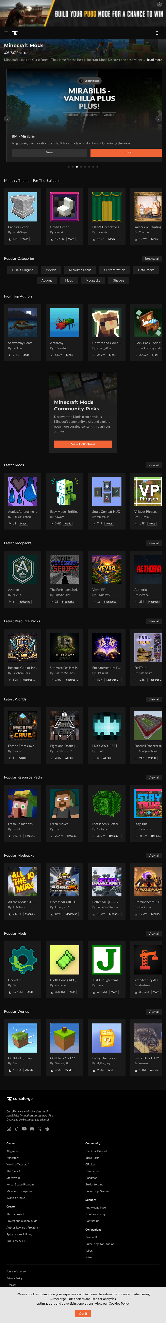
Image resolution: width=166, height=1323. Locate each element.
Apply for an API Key (19, 1234)
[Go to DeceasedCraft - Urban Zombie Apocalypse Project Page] (64, 891)
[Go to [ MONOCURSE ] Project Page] (107, 735)
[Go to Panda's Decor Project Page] (22, 216)
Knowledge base (95, 1207)
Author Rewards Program (22, 1227)
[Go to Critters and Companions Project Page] (107, 332)
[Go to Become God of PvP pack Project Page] (22, 657)
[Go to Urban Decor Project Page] (64, 216)
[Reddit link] (47, 1128)
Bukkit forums (94, 1184)
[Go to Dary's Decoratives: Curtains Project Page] (107, 216)
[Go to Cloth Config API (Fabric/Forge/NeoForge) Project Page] (64, 969)
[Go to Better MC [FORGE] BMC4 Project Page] (107, 891)
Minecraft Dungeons (19, 1191)
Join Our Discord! (96, 1151)
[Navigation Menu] (6, 33)
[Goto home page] (14, 33)
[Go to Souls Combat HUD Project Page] (107, 501)
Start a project (15, 1214)
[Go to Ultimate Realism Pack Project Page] (64, 657)
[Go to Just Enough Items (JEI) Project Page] (107, 969)
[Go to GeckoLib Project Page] (22, 969)
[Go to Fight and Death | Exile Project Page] (64, 735)
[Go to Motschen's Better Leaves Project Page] (107, 813)
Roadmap (91, 1178)
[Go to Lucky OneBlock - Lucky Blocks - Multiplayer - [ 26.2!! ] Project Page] (107, 1047)
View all (154, 465)
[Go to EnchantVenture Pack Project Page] (107, 657)
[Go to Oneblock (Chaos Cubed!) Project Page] (22, 1047)
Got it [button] (83, 1313)
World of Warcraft (18, 1164)
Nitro (88, 1257)
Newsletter (92, 1171)
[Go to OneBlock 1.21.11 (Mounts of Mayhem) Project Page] (64, 1047)
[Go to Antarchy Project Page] (64, 332)
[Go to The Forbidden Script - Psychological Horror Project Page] (64, 579)
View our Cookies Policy (112, 1303)
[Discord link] (32, 1128)
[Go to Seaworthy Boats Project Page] (22, 332)
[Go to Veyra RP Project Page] (107, 579)
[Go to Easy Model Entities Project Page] (64, 501)
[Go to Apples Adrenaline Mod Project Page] (22, 501)
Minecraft (12, 1158)
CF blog (90, 1164)
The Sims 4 (13, 1171)
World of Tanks (15, 1198)
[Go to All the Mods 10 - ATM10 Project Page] (22, 891)
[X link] (39, 1128)
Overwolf (91, 1237)
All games (12, 1151)
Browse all (152, 259)
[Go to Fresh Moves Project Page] (64, 813)
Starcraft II (13, 1178)
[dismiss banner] (159, 4)
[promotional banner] (83, 13)
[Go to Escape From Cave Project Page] (22, 735)
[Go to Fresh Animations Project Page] (22, 813)
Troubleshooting (95, 1214)
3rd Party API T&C (17, 1241)
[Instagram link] (8, 1128)
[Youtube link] (24, 1128)
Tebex (89, 1250)
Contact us (92, 1221)
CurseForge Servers (97, 1191)
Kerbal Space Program (20, 1184)
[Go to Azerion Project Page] (22, 579)
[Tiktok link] (16, 1128)
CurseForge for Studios (99, 1244)
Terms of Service (16, 1271)
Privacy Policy (14, 1278)
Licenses (11, 1285)
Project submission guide (21, 1221)
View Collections (83, 444)
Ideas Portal (92, 1158)
